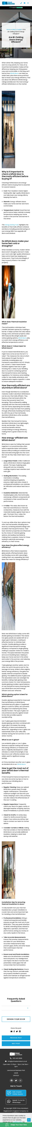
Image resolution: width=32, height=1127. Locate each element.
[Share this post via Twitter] (17, 1031)
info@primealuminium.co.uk (17, 1061)
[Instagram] (20, 1080)
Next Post (16, 1044)
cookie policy (17, 1122)
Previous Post (16, 1038)
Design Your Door (16, 1019)
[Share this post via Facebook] (14, 1031)
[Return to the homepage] (8, 3)
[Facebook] (11, 1080)
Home (8, 29)
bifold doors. (21, 764)
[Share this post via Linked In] (20, 1031)
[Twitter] (16, 1080)
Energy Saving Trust (12, 225)
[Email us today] (24, 3)
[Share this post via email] (11, 1031)
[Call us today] (21, 3)
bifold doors (14, 73)
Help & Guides (17, 29)
